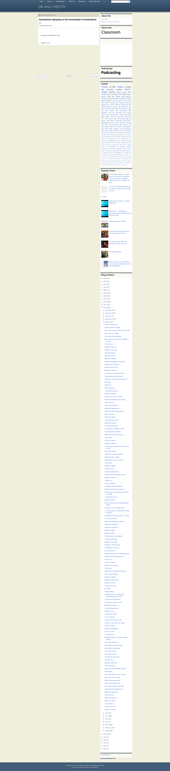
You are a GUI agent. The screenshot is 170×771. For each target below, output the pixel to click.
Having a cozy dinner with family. (115, 623)
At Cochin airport (110, 625)
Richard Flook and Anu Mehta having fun (117, 553)
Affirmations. (119, 158)
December (108, 310)
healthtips (109, 164)
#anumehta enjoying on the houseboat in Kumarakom (67, 19)
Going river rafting (110, 451)
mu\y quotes (117, 164)
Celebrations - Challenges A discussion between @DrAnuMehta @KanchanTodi (120, 213)
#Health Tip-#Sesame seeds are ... (115, 489)
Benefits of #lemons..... (112, 663)
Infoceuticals (105, 126)
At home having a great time (113, 620)
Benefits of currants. (111, 350)
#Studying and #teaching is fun (114, 556)
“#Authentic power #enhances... (114, 689)
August (107, 322)
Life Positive (117, 126)
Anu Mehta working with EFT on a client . (117, 515)
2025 (105, 281)
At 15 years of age (110, 651)
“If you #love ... (109, 463)
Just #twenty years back (112, 657)
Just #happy (108, 671)
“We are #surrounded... (112, 574)
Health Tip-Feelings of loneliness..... (116, 361)
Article (120, 130)
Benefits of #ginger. (111, 443)
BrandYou (104, 755)
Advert (112, 158)
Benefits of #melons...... (112, 605)
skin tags (80, 767)
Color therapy (126, 123)
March (107, 724)
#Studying (108, 382)
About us (49, 1)
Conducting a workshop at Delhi (114, 373)
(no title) (103, 197)
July (106, 713)
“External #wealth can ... (112, 642)
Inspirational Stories (115, 156)
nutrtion (110, 119)
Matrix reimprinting (116, 120)
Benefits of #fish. (110, 533)
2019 (105, 299)
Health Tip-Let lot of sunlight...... (114, 454)
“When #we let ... (110, 695)
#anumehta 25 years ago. (113, 648)
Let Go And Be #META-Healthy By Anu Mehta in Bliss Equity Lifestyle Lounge (120, 188)
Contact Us (72, 1)
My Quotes (107, 89)
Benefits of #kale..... (111, 701)
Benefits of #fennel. (111, 347)
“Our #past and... (110, 634)
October (107, 316)
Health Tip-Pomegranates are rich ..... (116, 474)
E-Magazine (112, 146)
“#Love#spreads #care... (112, 608)
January (107, 730)
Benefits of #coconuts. (111, 367)
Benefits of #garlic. (110, 466)
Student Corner (111, 142)
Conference (114, 100)
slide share (112, 148)
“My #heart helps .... (111, 353)
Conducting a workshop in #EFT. (115, 429)
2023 (105, 287)
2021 (105, 293)
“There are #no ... (110, 631)
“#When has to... (110, 611)
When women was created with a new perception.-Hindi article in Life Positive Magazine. (120, 264)
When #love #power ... (112, 698)
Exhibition (119, 152)
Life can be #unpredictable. (113, 336)
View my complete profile (110, 21)
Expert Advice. (114, 114)
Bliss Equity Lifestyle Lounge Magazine (118, 129)
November (108, 313)
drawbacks (115, 125)
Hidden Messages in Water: (117, 221)
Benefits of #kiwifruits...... (112, 692)
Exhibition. (104, 113)
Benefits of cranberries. (112, 565)
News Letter (114, 162)
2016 (105, 307)
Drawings (112, 160)
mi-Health (109, 151)
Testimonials (124, 139)
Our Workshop (117, 113)
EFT (102, 119)
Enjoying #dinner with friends (113, 376)
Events (112, 104)
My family (107, 588)
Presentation (127, 114)
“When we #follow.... (111, 562)
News (125, 136)
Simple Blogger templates (97, 765)
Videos (120, 87)
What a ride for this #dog (112, 677)
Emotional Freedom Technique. (112, 136)
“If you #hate (108, 437)
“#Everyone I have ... (111, 706)
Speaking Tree (113, 139)
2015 (105, 734)
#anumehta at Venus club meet (114, 686)
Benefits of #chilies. (111, 370)
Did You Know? (105, 156)
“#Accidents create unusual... (114, 602)
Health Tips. (122, 132)
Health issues (121, 92)
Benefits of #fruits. (110, 477)
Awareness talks (126, 107)
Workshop (122, 103)
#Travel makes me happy (112, 327)
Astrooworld (126, 158)
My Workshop (123, 104)
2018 (105, 302)
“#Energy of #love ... (111, 356)
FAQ (125, 98)
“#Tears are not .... (110, 469)
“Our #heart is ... (110, 660)
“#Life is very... (109, 559)
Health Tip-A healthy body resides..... (116, 399)
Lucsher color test (109, 130)
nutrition (117, 98)
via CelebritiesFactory (111, 426)
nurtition (105, 152)
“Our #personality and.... (112, 420)
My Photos (116, 96)
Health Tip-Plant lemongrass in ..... (115, 411)
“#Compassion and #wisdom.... (114, 536)
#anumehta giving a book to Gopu (115, 674)
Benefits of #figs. (110, 530)
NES (106, 125)
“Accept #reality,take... (111, 539)
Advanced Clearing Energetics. (122, 151)
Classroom (107, 109)
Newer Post (42, 77)
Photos (48, 43)
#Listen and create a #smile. (113, 396)
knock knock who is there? (109, 145)
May (106, 719)
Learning (103, 141)
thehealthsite (116, 155)
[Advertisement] (68, 60)
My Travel (117, 116)
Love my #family (110, 617)
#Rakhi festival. (109, 591)
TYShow (121, 162)
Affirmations (112, 141)
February (108, 727)
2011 (104, 746)
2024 (105, 284)
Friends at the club (110, 586)
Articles (103, 100)
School (123, 156)
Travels (111, 110)
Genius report (127, 100)
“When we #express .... (112, 324)
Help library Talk (120, 160)
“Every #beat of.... (110, 402)
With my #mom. (109, 414)
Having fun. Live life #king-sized (114, 508)
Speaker (129, 135)
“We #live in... (109, 568)
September (108, 319)
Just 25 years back (110, 654)
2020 (105, 296)
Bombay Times (121, 148)
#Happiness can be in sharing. (114, 460)
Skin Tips (122, 145)
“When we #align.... (111, 417)
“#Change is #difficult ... (112, 524)
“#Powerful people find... (112, 471)
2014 (105, 737)
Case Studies (122, 141)
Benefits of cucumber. (111, 542)
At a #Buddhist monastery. (113, 431)
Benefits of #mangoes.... (112, 628)
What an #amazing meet (112, 680)
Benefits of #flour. (110, 500)
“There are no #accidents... (113, 599)
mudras (123, 164)
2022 (105, 290)
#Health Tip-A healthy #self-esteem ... (116, 571)
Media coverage (110, 103)
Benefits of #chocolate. (112, 580)
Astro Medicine (125, 154)
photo (121, 135)
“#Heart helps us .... (111, 388)
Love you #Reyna (110, 483)
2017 (105, 304)
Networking (123, 110)
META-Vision (121, 119)
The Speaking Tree (123, 142)
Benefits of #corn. (110, 583)
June (106, 716)
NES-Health (118, 94)
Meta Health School (94, 1)
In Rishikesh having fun (112, 548)
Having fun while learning (112, 545)
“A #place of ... (109, 480)
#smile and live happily (112, 333)
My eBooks (82, 1)
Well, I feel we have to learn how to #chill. (117, 330)
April (106, 722)
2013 (105, 740)
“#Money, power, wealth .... (113, 457)
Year (108, 755)
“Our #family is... (110, 703)
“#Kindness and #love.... (112, 527)
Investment (75, 767)
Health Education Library (109, 107)
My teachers (106, 162)
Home (41, 1)
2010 (105, 749)
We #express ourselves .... (113, 364)
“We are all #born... (111, 440)
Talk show (118, 109)
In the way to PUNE (111, 518)
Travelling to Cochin (111, 614)
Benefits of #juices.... (111, 709)
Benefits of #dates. (110, 577)
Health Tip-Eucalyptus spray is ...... (115, 434)
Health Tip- (108, 385)
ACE (112, 152)
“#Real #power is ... (111, 665)
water (126, 116)
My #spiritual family (115, 251)
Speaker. (128, 126)
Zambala (103, 164)
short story (105, 158)
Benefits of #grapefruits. (112, 408)
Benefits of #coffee (110, 358)
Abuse (126, 125)
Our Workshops (60, 1)
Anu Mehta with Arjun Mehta (113, 486)
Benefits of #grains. (111, 423)
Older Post (95, 77)
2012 (105, 743)
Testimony (127, 162)
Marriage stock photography (90, 767)
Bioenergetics (104, 160)
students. (107, 116)
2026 (105, 278)
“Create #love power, (111, 497)
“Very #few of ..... (110, 344)
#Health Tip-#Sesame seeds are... (115, 521)
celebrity (129, 156)
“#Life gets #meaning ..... (112, 405)
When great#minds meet (112, 683)
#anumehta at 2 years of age (114, 645)
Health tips (105, 94)
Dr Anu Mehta (51, 7)
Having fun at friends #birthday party (116, 379)
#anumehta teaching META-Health (115, 668)
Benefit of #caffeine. (111, 393)
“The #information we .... (112, 391)
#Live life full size (110, 550)
